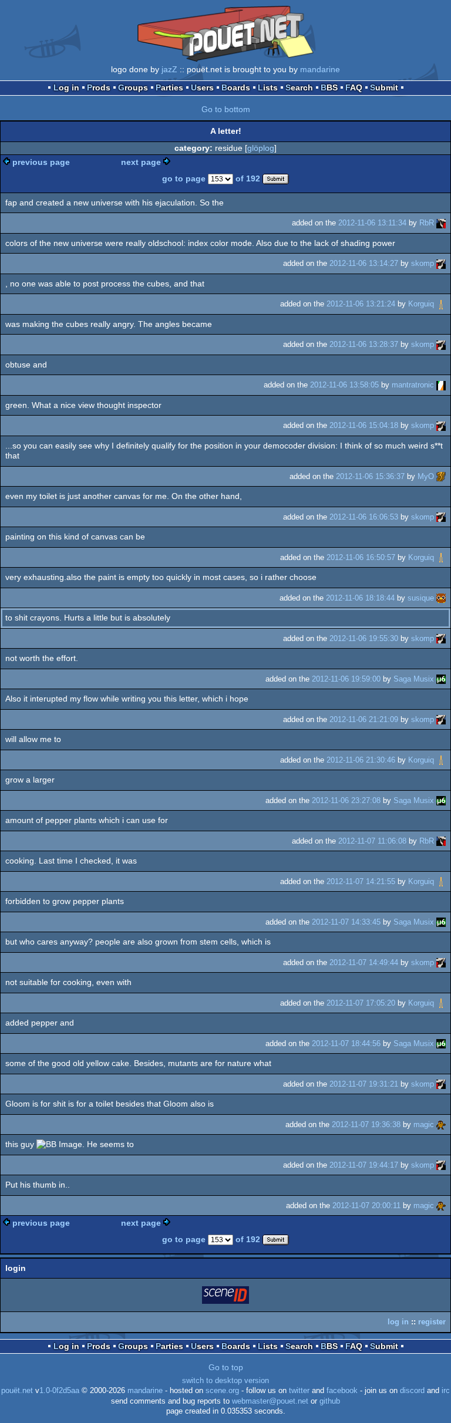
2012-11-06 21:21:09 (363, 719)
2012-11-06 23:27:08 (346, 800)
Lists (268, 87)
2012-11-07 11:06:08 (372, 841)
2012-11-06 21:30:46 (361, 760)
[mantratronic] (441, 384)
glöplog (260, 148)
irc (446, 1391)
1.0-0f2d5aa (59, 1391)
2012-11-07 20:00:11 (366, 1205)
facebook (342, 1391)
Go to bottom (225, 109)
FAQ (353, 87)
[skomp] (441, 263)
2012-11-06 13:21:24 (361, 303)
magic (423, 1124)
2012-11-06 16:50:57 (361, 557)
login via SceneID (226, 1297)
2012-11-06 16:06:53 (363, 516)
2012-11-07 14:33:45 (346, 922)
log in (398, 1321)
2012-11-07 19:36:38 (366, 1124)
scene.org (222, 1391)
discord (412, 1391)
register (432, 1321)
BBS (329, 87)
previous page (41, 162)
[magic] (441, 1124)
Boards (235, 87)
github (329, 1401)
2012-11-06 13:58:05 (344, 384)
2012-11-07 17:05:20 (361, 1003)
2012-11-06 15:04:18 (363, 425)
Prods (98, 87)
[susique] (441, 598)
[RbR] (441, 222)
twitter (299, 1391)
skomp (422, 263)
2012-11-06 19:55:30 (363, 638)
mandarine (320, 69)
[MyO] (441, 476)
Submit (384, 87)
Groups (133, 87)
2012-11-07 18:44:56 (346, 1043)
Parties (169, 87)
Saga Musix (413, 679)
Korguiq (421, 303)
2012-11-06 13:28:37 (363, 344)
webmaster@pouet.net (270, 1401)
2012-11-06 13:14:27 (363, 263)
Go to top (225, 1367)
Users (202, 87)
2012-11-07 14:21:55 (361, 881)
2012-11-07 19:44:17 (363, 1165)
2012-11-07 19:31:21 (363, 1084)
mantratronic (413, 384)
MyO (426, 476)
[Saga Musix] (441, 679)
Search (299, 87)
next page (141, 162)
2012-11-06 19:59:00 (346, 679)
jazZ (169, 69)
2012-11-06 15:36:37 (370, 476)
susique (421, 598)
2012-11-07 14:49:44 (363, 962)
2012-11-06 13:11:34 (372, 222)
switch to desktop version (225, 1381)
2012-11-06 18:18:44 (360, 598)
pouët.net (17, 1391)
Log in (66, 87)
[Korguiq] (441, 303)
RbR (426, 222)
